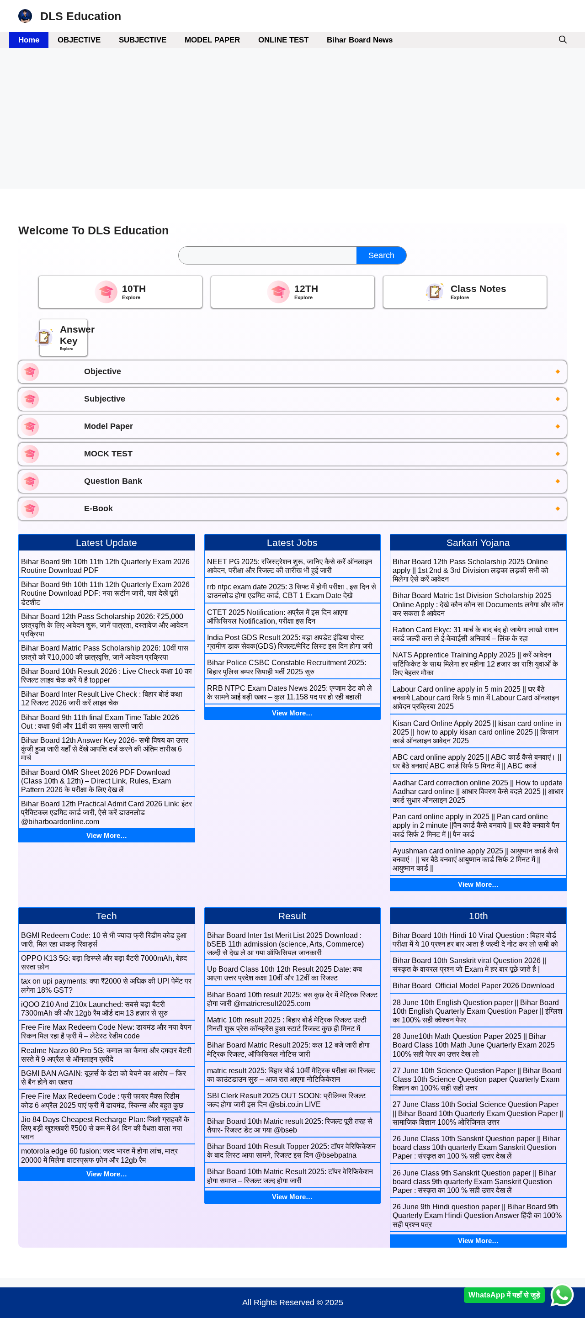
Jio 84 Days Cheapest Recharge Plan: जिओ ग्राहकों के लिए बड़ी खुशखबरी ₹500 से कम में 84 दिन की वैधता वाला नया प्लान (105, 1128)
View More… (106, 835)
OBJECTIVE (79, 40)
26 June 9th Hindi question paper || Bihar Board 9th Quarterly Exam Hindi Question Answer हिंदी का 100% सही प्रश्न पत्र (477, 1215)
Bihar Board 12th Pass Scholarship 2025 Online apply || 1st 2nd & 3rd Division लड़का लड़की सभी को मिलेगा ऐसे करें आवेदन (470, 570)
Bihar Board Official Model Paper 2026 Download (473, 986)
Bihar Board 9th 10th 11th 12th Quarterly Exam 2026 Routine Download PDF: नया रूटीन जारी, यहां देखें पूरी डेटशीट (105, 593)
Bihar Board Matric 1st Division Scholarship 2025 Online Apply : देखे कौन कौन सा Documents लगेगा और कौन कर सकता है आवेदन (478, 604)
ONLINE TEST (283, 40)
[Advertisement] (274, 121)
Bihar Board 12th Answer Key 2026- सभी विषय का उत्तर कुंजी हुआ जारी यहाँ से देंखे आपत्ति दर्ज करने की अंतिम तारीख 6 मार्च (104, 749)
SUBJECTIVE (142, 40)
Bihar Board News (360, 40)
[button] (563, 40)
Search (381, 255)
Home (28, 40)
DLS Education (80, 16)
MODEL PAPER (212, 40)
